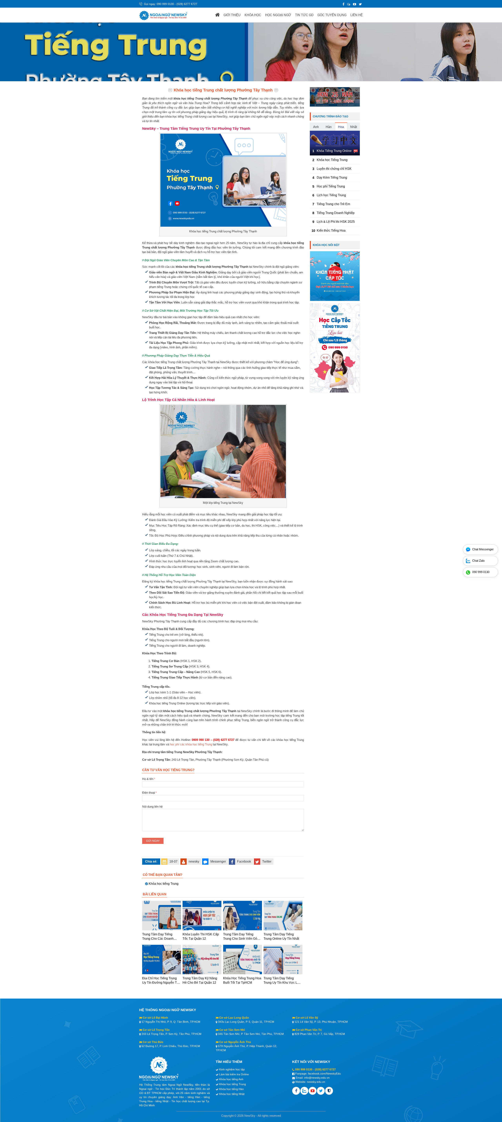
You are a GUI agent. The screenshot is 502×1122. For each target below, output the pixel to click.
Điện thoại (149, 792)
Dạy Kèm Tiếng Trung (332, 177)
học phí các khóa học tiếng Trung (191, 744)
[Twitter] (360, 4)
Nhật (353, 127)
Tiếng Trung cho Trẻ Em (333, 204)
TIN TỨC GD (304, 15)
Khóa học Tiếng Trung (332, 160)
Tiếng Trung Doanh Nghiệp (336, 213)
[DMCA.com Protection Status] (329, 1091)
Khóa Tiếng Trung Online (334, 150)
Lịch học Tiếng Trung (331, 195)
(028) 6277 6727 (186, 3)
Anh (316, 127)
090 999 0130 (165, 3)
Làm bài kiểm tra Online (234, 1074)
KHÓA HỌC (253, 15)
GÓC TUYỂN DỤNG (331, 15)
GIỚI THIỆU (232, 15)
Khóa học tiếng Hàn (231, 1089)
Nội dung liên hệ (152, 806)
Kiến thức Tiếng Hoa (331, 230)
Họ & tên (148, 779)
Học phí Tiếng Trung (331, 186)
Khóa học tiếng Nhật (232, 1094)
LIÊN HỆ (356, 15)
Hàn (329, 127)
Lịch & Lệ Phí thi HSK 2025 (336, 221)
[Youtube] (312, 1091)
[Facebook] (343, 4)
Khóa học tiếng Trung (163, 883)
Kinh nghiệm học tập (232, 1069)
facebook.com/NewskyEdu (324, 1073)
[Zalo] (348, 4)
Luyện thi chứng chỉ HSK (334, 168)
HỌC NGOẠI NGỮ (278, 15)
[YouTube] (354, 4)
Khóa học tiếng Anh (231, 1079)
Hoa (341, 127)
